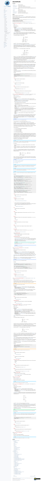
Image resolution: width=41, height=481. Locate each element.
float (16, 210)
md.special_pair (6, 38)
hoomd (4, 15)
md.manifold (5, 29)
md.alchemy (5, 18)
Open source (5, 46)
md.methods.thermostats (7, 32)
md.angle (5, 19)
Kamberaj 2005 (31, 338)
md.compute (5, 22)
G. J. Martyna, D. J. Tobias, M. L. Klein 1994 (19, 160)
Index (4, 47)
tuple (16, 206)
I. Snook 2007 (28, 60)
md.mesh (5, 34)
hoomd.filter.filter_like (18, 80)
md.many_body (6, 30)
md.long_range (5, 28)
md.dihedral (5, 24)
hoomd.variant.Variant (18, 84)
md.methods (5, 31)
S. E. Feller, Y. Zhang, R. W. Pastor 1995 (18, 161)
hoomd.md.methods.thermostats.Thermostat (21, 200)
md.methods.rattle (7, 33)
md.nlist (5, 36)
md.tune (5, 39)
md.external (5, 25)
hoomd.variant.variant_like (19, 303)
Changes (5, 44)
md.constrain (5, 21)
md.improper (5, 27)
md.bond (5, 20)
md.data (5, 23)
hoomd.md (5, 17)
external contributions (18, 478)
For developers (5, 45)
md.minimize (5, 35)
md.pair (5, 37)
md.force (5, 26)
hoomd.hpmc (5, 16)
